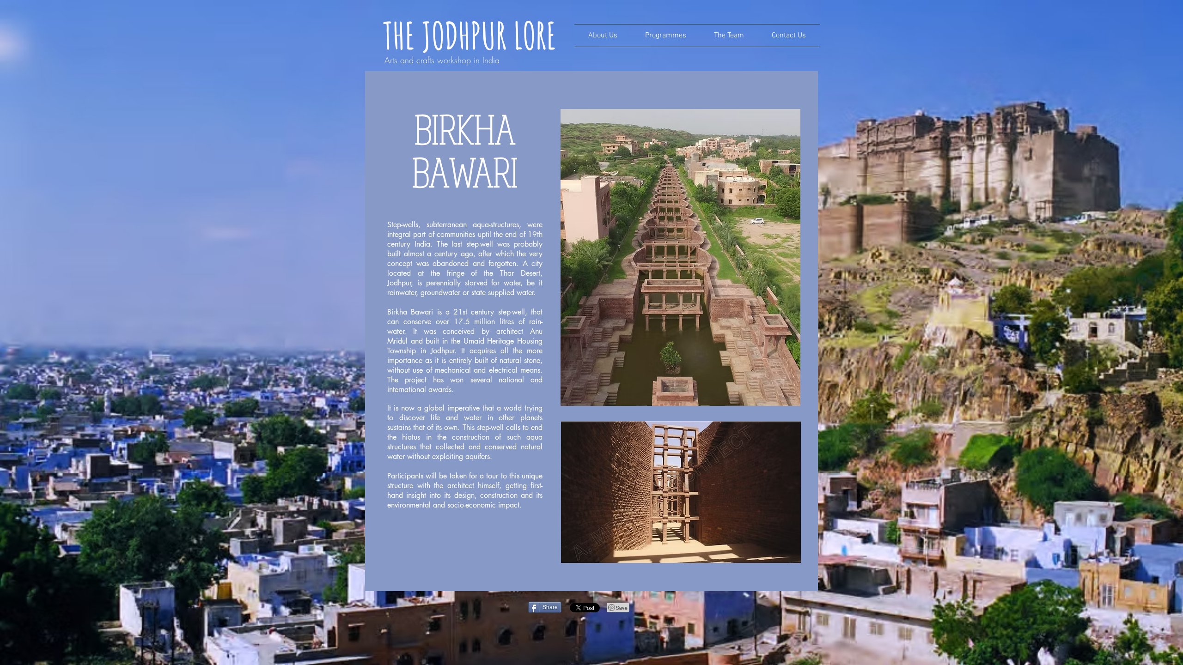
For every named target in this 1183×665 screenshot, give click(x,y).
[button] (665, 35)
